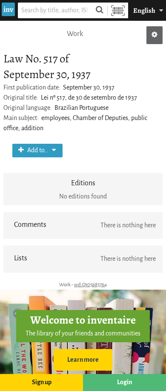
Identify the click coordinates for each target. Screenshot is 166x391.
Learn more (83, 360)
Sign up (42, 382)
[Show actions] (154, 35)
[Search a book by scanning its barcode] (118, 10)
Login (124, 382)
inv (8, 9)
